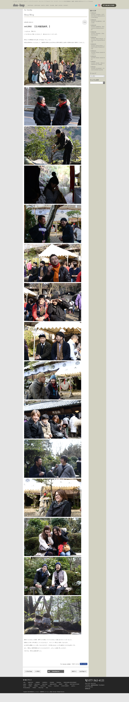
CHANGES (52, 682)
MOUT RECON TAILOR (74, 684)
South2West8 (56, 685)
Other (47, 687)
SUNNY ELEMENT (65, 685)
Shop (84, 22)
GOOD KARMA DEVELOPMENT (70, 682)
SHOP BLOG (30, 5)
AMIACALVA (30, 682)
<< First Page (28, 671)
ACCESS (60, 5)
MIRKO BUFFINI (53, 684)
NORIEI (30, 685)
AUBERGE (38, 682)
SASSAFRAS (43, 685)
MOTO (66, 684)
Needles (24, 685)
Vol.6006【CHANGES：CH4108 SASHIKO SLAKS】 (97, 68)
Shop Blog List (55, 671)
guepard (24, 684)
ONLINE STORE (109, 5)
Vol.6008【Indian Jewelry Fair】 (98, 58)
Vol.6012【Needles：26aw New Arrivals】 (97, 33)
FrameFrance (59, 682)
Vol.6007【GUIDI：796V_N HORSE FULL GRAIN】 (97, 63)
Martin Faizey (44, 684)
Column (52, 5)
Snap (56, 5)
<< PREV (37, 671)
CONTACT (65, 5)
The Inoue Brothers (26, 687)
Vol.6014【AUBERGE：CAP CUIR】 (98, 21)
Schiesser (49, 685)
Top (25, 10)
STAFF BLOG (37, 5)
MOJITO (60, 684)
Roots (43, 5)
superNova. (73, 685)
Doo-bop (64, 664)
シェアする (84, 663)
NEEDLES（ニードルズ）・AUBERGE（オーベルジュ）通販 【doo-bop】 (43, 691)
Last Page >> (83, 671)
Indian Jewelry (37, 684)
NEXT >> (74, 671)
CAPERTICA (44, 682)
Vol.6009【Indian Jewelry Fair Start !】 (98, 52)
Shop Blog (29, 10)
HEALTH (30, 684)
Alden (24, 682)
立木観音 (69, 664)
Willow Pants (41, 687)
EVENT (47, 5)
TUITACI (34, 687)
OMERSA (36, 685)
